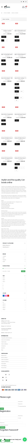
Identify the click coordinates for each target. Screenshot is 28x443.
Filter (23, 271)
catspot (10, 29)
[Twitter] (23, 1)
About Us (3, 347)
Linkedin (3, 380)
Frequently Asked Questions (6, 337)
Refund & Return (4, 357)
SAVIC (4, 261)
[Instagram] (21, 1)
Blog (2, 349)
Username (20, 401)
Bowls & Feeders (4, 29)
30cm (4, 281)
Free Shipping (3, 365)
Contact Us (3, 345)
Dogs (21, 29)
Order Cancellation (4, 359)
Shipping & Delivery (5, 361)
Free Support (3, 363)
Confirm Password (4, 425)
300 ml (4, 305)
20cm (4, 279)
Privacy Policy (3, 367)
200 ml (4, 304)
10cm (4, 277)
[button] (25, 439)
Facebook (9, 374)
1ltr (3, 302)
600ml (4, 307)
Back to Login (10, 442)
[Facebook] (26, 1)
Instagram (6, 377)
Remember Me (22, 406)
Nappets (4, 259)
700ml (4, 309)
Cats (7, 29)
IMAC (23, 29)
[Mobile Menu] (2, 7)
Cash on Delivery (4, 343)
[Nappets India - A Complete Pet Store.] (7, 6)
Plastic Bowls (13, 53)
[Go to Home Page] (1, 13)
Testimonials (3, 341)
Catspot (4, 256)
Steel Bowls (13, 29)
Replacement (3, 355)
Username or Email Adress (5, 436)
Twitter (6, 374)
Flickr (6, 380)
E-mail (19, 418)
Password (20, 404)
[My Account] (23, 7)
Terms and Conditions (5, 339)
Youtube (3, 377)
